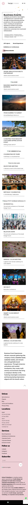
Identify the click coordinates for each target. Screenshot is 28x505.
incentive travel (20, 358)
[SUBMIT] (20, 465)
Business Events (9, 50)
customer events (9, 360)
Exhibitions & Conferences (11, 47)
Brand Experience (18, 43)
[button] (3, 3)
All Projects (7, 43)
